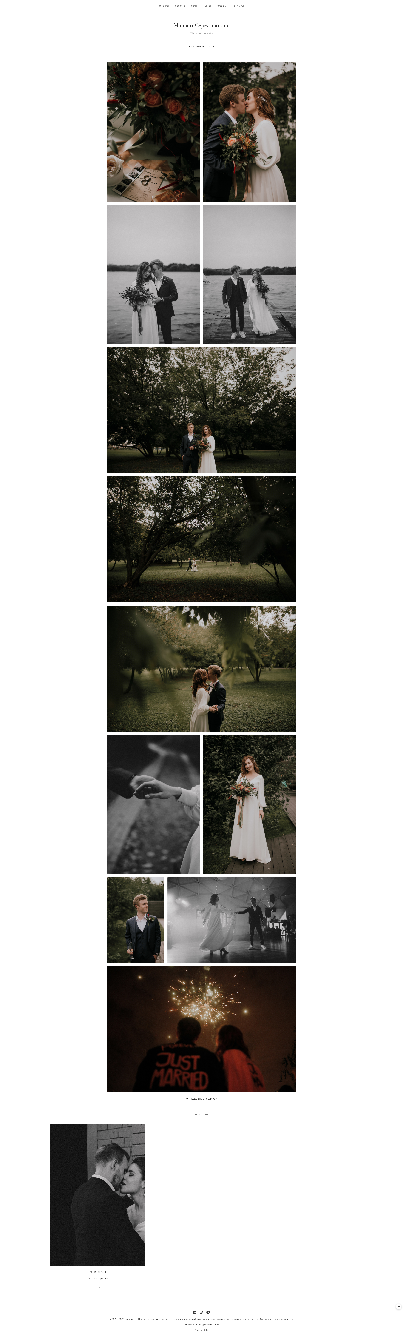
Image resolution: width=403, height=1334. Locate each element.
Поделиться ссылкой (203, 1098)
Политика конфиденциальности (201, 1324)
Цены (208, 6)
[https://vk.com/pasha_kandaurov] (194, 1312)
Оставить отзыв (199, 46)
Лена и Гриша (98, 1278)
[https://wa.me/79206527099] (201, 1312)
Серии (194, 6)
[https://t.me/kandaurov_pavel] (208, 1312)
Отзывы (221, 6)
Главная (164, 6)
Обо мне (180, 6)
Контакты (238, 6)
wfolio (205, 1330)
